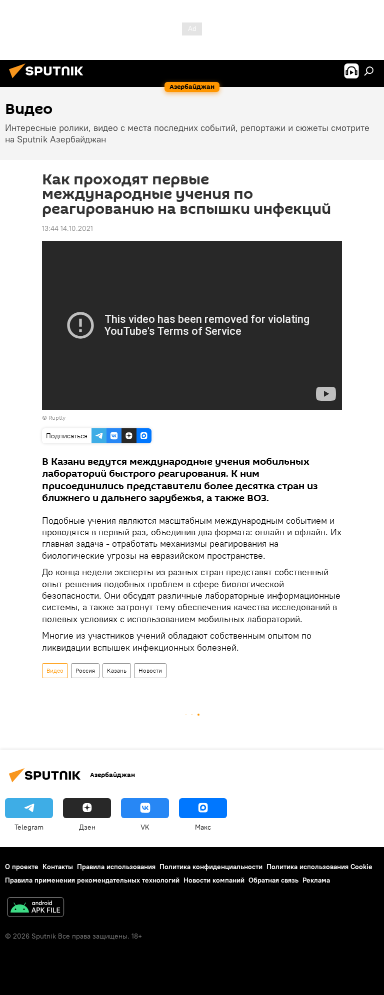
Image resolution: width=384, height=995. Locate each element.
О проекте (21, 866)
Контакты (57, 866)
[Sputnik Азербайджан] (49, 79)
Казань (116, 670)
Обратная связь (273, 880)
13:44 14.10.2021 (67, 228)
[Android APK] (36, 908)
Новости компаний (214, 880)
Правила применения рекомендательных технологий (92, 880)
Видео (55, 670)
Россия (85, 670)
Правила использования (116, 866)
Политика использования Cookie (319, 866)
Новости (150, 670)
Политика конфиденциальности (211, 866)
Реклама (316, 880)
